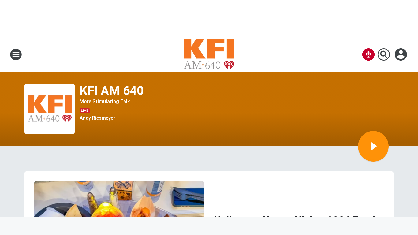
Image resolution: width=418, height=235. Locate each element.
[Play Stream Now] (373, 146)
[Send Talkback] (368, 54)
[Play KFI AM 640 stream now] (50, 109)
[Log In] (401, 54)
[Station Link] (209, 54)
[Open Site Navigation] (16, 54)
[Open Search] (384, 54)
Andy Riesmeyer (97, 118)
